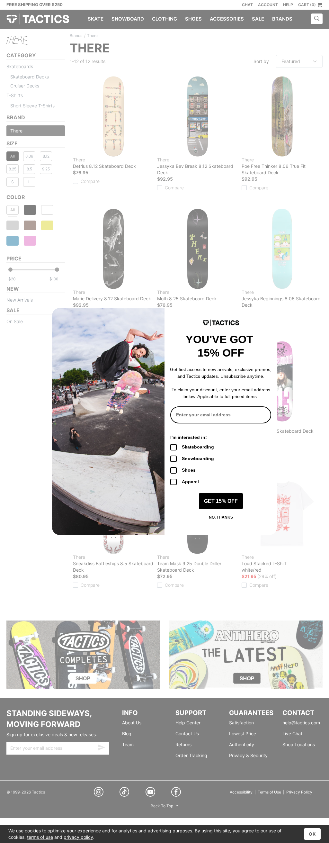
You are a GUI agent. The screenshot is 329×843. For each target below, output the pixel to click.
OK (312, 834)
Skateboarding (198, 446)
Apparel (190, 481)
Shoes (189, 470)
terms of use (40, 837)
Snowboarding (198, 458)
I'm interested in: (188, 437)
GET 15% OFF (221, 501)
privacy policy (78, 837)
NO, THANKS (221, 517)
